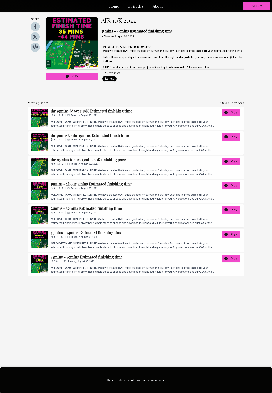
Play (75, 76)
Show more (113, 72)
